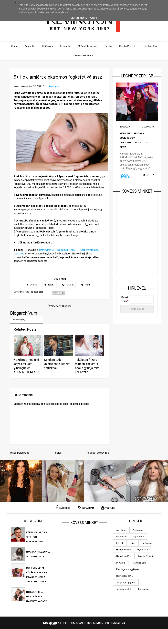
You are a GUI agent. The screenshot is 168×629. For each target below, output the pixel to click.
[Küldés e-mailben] (54, 293)
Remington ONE (124, 576)
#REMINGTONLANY (84, 55)
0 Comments (148, 127)
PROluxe (120, 562)
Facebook (65, 508)
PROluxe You (139, 562)
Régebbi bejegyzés (97, 452)
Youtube (110, 508)
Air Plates (121, 530)
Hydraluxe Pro (149, 46)
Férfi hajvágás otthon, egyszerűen (36, 537)
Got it (94, 17)
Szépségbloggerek (88, 46)
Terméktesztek (123, 589)
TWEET (51, 285)
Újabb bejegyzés (19, 452)
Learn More (79, 17)
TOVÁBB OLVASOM (125, 176)
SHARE (33, 285)
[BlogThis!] (57, 293)
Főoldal (16, 3)
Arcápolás (30, 46)
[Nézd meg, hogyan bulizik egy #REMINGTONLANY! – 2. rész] (137, 102)
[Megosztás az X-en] (60, 293)
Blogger (66, 306)
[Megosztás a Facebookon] (63, 293)
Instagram (88, 508)
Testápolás (65, 46)
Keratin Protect (127, 46)
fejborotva (138, 536)
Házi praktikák (123, 549)
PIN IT (87, 285)
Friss (16, 86)
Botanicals (121, 536)
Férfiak (108, 46)
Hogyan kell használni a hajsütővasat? (36, 596)
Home (14, 46)
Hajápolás (47, 46)
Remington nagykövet (127, 569)
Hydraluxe (142, 549)
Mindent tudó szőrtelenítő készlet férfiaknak (57, 364)
